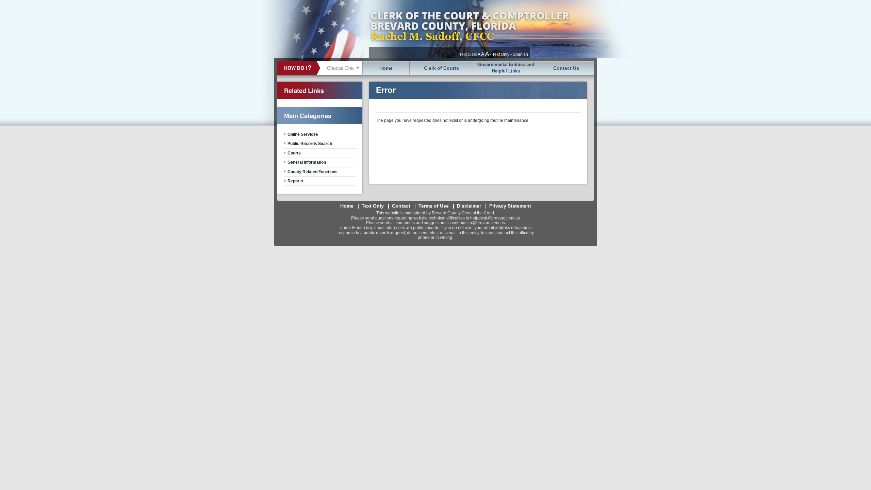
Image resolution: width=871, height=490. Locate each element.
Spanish (520, 54)
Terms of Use (433, 206)
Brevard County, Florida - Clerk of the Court (469, 29)
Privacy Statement (510, 206)
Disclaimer (469, 206)
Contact (401, 206)
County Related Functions (312, 171)
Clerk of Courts (441, 68)
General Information (306, 162)
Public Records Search (309, 143)
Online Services (302, 134)
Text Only (500, 54)
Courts (294, 153)
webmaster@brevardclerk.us (478, 222)
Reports (295, 181)
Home (386, 68)
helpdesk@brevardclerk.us (495, 218)
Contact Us (566, 68)
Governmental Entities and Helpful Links (506, 68)
